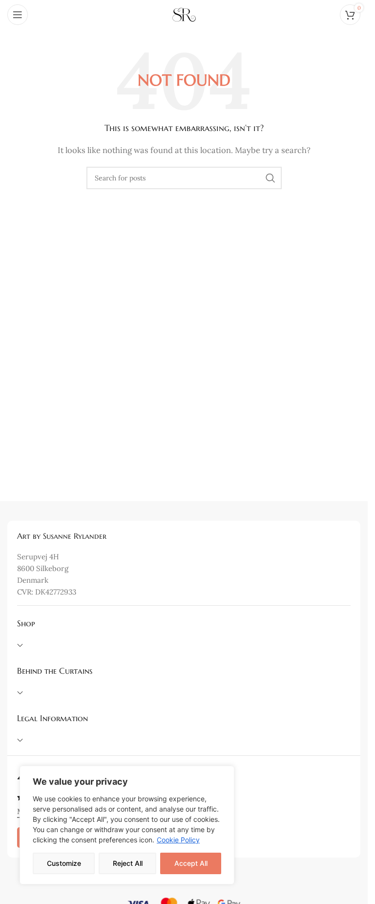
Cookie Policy (178, 840)
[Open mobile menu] (17, 14)
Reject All (128, 863)
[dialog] (127, 825)
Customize (64, 863)
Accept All (191, 863)
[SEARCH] (270, 178)
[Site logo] (184, 14)
